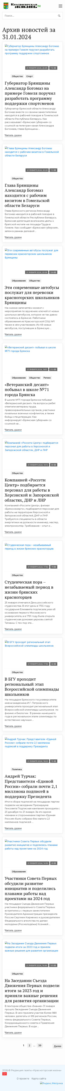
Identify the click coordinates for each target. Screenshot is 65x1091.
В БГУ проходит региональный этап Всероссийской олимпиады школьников (32, 686)
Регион (47, 377)
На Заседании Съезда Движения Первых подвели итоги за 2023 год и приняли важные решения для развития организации (32, 990)
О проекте (23, 1078)
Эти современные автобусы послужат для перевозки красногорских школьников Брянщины (32, 295)
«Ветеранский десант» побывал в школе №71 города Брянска (27, 389)
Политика (17, 769)
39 (39, 1045)
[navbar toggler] (60, 6)
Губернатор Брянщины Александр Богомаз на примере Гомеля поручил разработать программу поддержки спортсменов (30, 93)
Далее (57, 1046)
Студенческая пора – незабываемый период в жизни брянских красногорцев (29, 589)
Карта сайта (39, 1078)
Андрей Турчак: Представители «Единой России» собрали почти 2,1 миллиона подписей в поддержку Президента (31, 786)
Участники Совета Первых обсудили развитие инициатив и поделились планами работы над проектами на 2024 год (31, 888)
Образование (19, 280)
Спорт (29, 76)
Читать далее (13, 135)
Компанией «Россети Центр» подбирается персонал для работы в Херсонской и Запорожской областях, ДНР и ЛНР (32, 490)
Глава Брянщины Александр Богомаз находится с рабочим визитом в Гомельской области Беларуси (27, 195)
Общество (17, 76)
